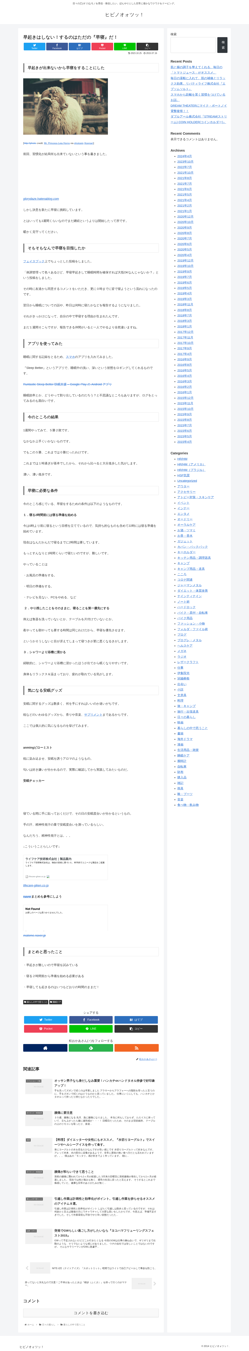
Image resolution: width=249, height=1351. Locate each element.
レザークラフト (188, 662)
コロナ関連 (185, 580)
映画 (180, 722)
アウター (183, 486)
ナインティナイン (189, 596)
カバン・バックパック (192, 547)
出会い (181, 684)
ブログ (181, 634)
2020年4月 (184, 255)
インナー (183, 508)
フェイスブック (34, 261)
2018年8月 (184, 310)
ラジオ (181, 657)
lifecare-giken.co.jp (36, 885)
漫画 (180, 744)
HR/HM (182, 459)
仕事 (180, 667)
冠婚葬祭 (183, 678)
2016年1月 (184, 392)
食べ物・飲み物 (188, 805)
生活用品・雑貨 (188, 750)
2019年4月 (184, 293)
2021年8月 (184, 178)
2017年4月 (184, 354)
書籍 (180, 733)
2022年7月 (184, 167)
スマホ (70, 357)
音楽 (180, 799)
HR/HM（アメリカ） (191, 464)
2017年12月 (185, 332)
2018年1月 (184, 326)
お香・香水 (185, 536)
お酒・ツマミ (186, 530)
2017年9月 (184, 348)
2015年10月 (185, 409)
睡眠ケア (57, 1002)
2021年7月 (184, 183)
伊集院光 (183, 673)
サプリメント (93, 714)
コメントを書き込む (91, 1313)
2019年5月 (184, 288)
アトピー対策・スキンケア (195, 497)
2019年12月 (185, 260)
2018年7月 (184, 315)
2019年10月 (185, 266)
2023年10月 (185, 161)
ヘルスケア (185, 646)
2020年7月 (184, 238)
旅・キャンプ (186, 706)
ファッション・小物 (191, 623)
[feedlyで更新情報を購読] (91, 1048)
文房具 (181, 695)
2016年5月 (184, 370)
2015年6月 (184, 431)
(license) (88, 143)
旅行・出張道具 (188, 711)
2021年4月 (184, 200)
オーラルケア (186, 525)
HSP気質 (183, 475)
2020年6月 (184, 244)
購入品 (181, 777)
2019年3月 (184, 299)
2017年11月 (185, 337)
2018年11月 (185, 304)
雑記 (180, 783)
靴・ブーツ (185, 794)
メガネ (181, 651)
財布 (180, 772)
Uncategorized (187, 481)
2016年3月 (184, 381)
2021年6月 (184, 189)
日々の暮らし (186, 717)
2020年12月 (185, 216)
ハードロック (186, 607)
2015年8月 (184, 420)
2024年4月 (184, 156)
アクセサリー (186, 492)
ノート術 (183, 602)
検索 (174, 34)
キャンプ (183, 563)
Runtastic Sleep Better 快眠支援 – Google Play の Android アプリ (67, 384)
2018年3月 (184, 321)
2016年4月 (184, 376)
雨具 (180, 788)
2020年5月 (184, 249)
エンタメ (183, 514)
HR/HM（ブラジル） (191, 470)
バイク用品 (185, 618)
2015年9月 (184, 414)
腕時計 (181, 761)
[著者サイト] (45, 1048)
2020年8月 (184, 233)
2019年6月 (184, 282)
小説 (180, 689)
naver (27, 896)
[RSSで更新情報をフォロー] (137, 1048)
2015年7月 (184, 425)
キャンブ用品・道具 (191, 569)
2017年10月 (185, 343)
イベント (183, 503)
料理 (180, 700)
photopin (79, 143)
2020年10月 (185, 222)
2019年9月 (184, 271)
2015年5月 (184, 436)
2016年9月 (184, 359)
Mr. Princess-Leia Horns (57, 143)
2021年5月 (184, 194)
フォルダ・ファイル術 (192, 629)
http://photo (30, 143)
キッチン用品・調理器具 (194, 558)
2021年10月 (185, 173)
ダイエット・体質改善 (192, 591)
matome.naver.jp (34, 935)
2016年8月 (184, 365)
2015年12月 (185, 398)
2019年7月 (184, 277)
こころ (181, 574)
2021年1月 (184, 211)
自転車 (181, 766)
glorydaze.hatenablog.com (41, 198)
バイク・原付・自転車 (192, 612)
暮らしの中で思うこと (37, 1002)
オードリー (185, 519)
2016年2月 (184, 387)
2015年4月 (184, 442)
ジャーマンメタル (189, 585)
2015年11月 (185, 403)
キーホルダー (186, 552)
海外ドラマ (185, 739)
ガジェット (185, 541)
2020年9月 (184, 227)
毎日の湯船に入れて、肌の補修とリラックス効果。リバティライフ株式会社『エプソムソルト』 (198, 83)
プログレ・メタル (189, 640)
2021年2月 (184, 205)
